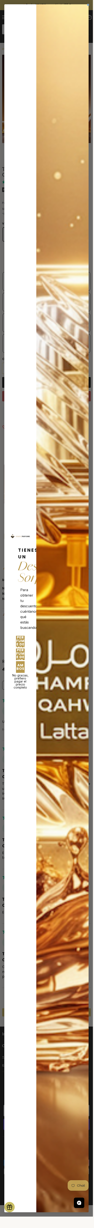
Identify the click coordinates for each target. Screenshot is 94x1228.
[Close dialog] (88, 4)
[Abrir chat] (79, 1203)
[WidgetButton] (9, 1207)
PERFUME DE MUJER (20, 641)
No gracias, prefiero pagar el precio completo (20, 679)
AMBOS (20, 667)
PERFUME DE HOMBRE (20, 654)
